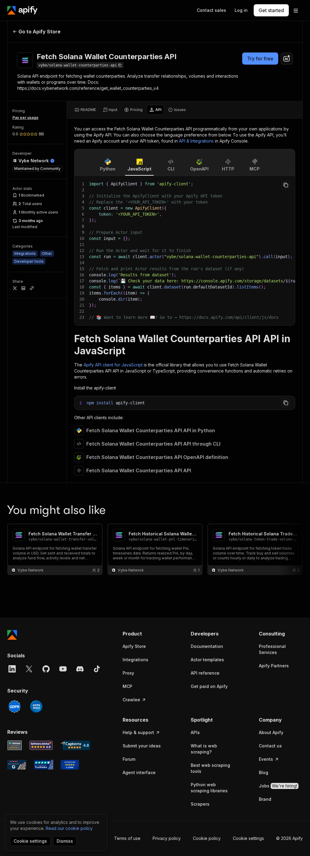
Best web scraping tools (210, 768)
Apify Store (134, 646)
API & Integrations (196, 140)
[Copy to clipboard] (286, 185)
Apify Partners (274, 665)
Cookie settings (248, 838)
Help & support (138, 732)
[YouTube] (63, 669)
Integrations (135, 659)
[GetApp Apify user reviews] (14, 745)
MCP (127, 686)
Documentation (207, 646)
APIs (195, 732)
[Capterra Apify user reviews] (75, 745)
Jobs (278, 785)
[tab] (85, 110)
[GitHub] (46, 669)
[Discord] (80, 669)
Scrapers (200, 804)
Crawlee (131, 699)
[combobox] (287, 58)
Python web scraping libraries (209, 787)
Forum (129, 759)
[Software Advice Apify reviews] (41, 745)
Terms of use (127, 838)
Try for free (260, 59)
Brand (265, 799)
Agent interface (139, 772)
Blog (263, 772)
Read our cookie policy (69, 828)
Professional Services (272, 649)
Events (266, 759)
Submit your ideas (142, 745)
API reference (205, 673)
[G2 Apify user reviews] (17, 765)
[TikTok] (97, 669)
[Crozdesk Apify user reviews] (70, 765)
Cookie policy (207, 838)
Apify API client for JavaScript (113, 364)
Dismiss (65, 841)
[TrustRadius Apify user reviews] (43, 765)
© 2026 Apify (289, 838)
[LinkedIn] (12, 669)
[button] (145, 633)
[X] (29, 669)
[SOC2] (36, 706)
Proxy (128, 673)
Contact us (270, 745)
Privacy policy (167, 838)
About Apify (271, 732)
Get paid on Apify (209, 686)
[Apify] (22, 10)
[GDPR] (14, 706)
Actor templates (207, 659)
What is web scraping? (204, 748)
